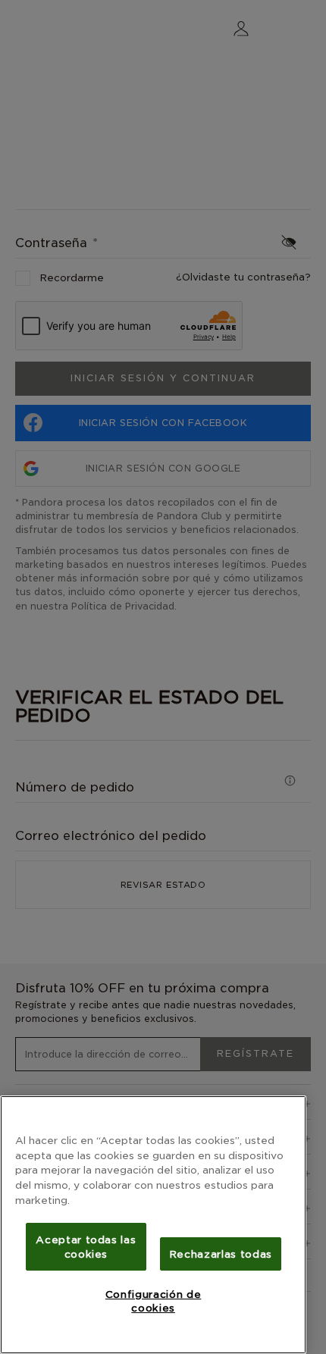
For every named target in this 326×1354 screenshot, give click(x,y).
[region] (153, 1224)
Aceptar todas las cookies (86, 1246)
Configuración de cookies (153, 1301)
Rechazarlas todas (220, 1254)
